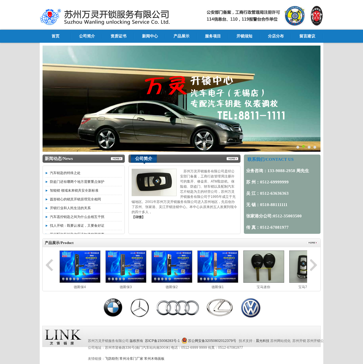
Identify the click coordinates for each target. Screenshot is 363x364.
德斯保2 (172, 287)
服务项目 (213, 36)
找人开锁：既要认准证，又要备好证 (77, 226)
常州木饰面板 (154, 359)
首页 (56, 36)
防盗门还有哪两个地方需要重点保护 (77, 182)
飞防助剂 (112, 359)
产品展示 (181, 36)
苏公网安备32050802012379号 (212, 341)
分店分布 (276, 36)
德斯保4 (80, 287)
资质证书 (118, 36)
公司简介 (87, 36)
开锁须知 (244, 36)
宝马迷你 (263, 287)
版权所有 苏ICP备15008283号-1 (155, 341)
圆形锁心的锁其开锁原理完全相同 (75, 199)
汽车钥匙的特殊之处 (65, 173)
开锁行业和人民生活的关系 (70, 208)
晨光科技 (262, 341)
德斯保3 (126, 287)
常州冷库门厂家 (131, 359)
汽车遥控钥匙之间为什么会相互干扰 (77, 217)
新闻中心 (150, 36)
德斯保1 (218, 287)
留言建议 (307, 36)
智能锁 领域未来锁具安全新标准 (74, 190)
